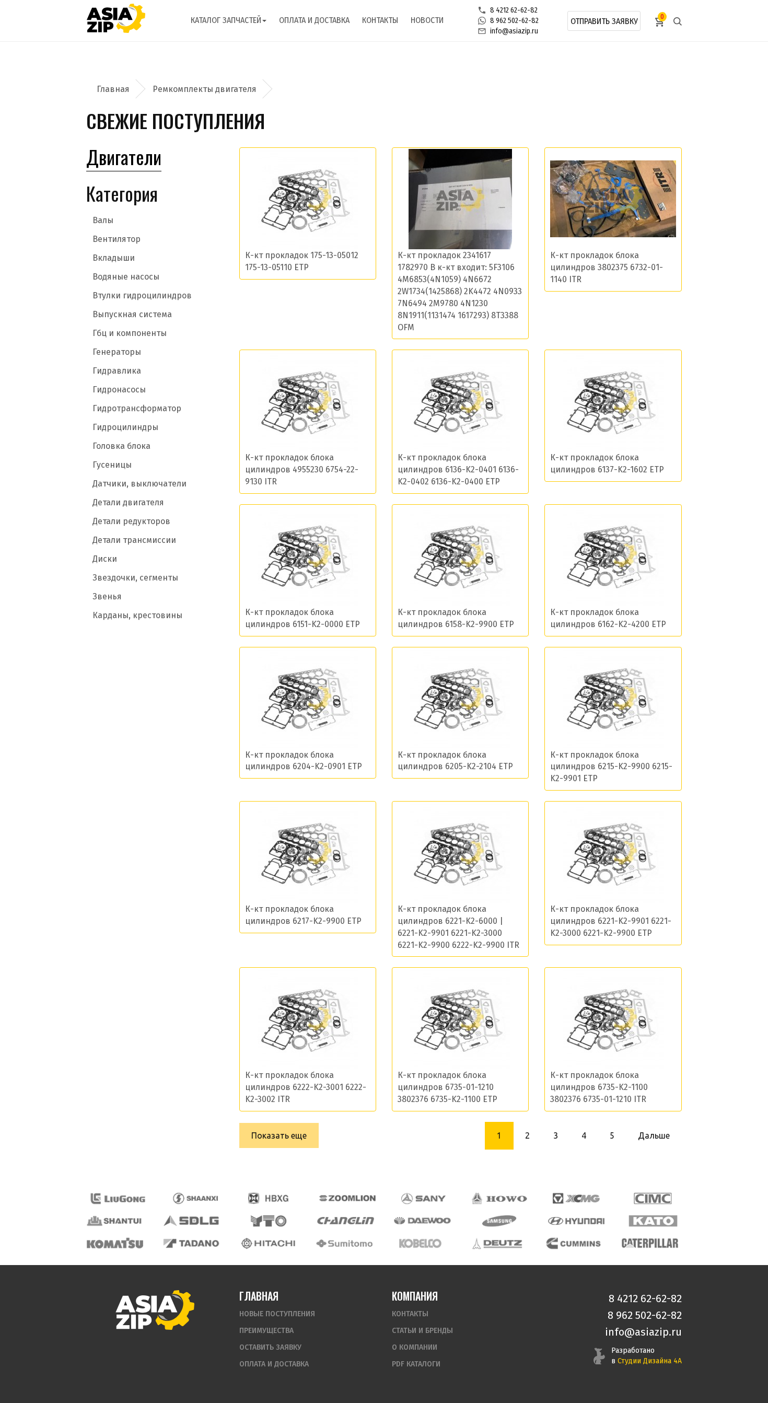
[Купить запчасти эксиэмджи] (576, 1198)
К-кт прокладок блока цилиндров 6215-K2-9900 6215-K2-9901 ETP (611, 767)
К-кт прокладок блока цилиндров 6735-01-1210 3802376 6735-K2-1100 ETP (447, 1087)
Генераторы (116, 352)
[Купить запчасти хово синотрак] (500, 1198)
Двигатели (123, 156)
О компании (414, 1347)
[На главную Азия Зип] (154, 1309)
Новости (427, 20)
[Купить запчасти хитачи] (268, 1243)
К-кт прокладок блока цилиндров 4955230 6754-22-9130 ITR (301, 469)
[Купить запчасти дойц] (496, 1243)
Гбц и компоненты (129, 333)
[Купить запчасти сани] (423, 1198)
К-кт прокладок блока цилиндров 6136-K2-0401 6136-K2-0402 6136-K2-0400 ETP (458, 469)
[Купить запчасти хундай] (576, 1221)
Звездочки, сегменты (135, 578)
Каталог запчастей (226, 20)
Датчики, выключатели (139, 484)
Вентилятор (116, 239)
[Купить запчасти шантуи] (115, 1221)
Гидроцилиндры (125, 427)
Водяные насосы (125, 277)
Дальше (654, 1135)
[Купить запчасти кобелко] (420, 1243)
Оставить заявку (270, 1347)
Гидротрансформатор (136, 408)
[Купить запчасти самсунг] (499, 1221)
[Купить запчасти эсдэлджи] (191, 1221)
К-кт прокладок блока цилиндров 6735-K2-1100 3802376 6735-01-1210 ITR (599, 1087)
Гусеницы (112, 465)
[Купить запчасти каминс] (573, 1243)
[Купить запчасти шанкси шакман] (194, 1198)
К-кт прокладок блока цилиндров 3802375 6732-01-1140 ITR (606, 267)
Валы (102, 220)
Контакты (380, 20)
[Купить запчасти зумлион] (347, 1198)
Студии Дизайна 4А (650, 1360)
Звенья (107, 596)
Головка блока (121, 446)
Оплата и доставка (314, 20)
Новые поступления (277, 1313)
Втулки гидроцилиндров (142, 295)
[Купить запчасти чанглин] (345, 1221)
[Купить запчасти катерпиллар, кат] (649, 1243)
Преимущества (266, 1330)
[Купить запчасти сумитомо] (344, 1243)
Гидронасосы (119, 390)
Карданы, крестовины (137, 615)
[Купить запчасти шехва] (270, 1198)
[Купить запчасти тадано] (191, 1243)
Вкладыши (113, 258)
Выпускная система (132, 314)
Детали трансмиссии (134, 540)
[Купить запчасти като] (653, 1221)
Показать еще (279, 1135)
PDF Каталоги (416, 1364)
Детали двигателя (128, 502)
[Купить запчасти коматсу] (115, 1243)
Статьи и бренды (422, 1330)
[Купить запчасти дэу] (422, 1221)
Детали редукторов (131, 521)
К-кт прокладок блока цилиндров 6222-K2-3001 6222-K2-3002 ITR (305, 1087)
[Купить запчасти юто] (268, 1221)
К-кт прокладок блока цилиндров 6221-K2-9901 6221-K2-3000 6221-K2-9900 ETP (610, 921)
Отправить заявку (604, 21)
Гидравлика (116, 371)
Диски (104, 559)
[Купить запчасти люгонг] (118, 1198)
